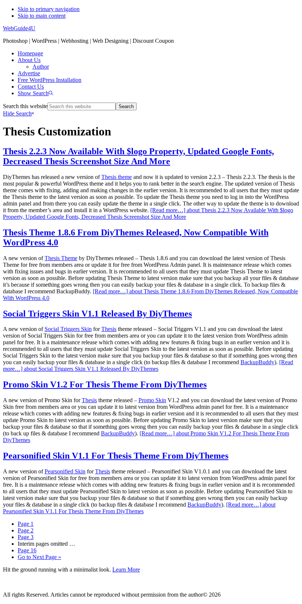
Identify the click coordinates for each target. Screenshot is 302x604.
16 (27, 550)
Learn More (126, 569)
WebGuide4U (19, 28)
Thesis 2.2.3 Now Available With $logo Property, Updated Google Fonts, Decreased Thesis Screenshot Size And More (138, 156)
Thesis (108, 329)
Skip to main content (42, 16)
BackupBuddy (257, 362)
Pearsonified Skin (65, 471)
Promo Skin (152, 400)
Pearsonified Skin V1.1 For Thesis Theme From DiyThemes (115, 455)
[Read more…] (148, 213)
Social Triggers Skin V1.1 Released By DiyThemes (97, 313)
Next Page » (39, 557)
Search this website (25, 106)
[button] (35, 93)
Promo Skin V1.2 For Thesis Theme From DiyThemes (105, 384)
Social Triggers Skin (68, 329)
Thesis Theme (61, 258)
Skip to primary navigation (49, 9)
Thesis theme (116, 177)
